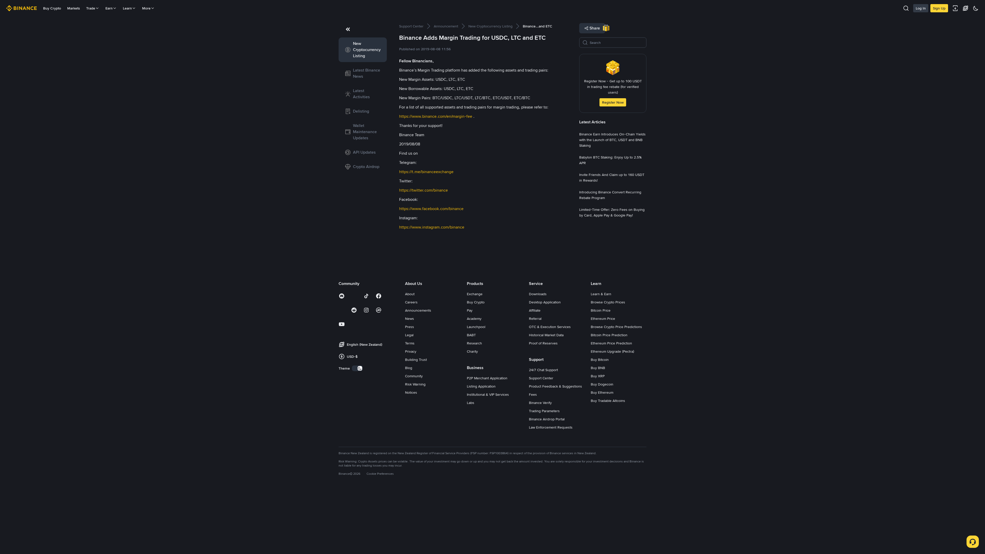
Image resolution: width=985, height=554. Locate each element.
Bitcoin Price (600, 310)
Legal (409, 335)
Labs (470, 402)
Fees (533, 394)
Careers (411, 302)
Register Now (613, 102)
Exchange (474, 294)
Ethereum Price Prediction (611, 343)
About (410, 294)
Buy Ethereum (602, 392)
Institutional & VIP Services (488, 394)
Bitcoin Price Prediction (609, 335)
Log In (921, 8)
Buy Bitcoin (600, 359)
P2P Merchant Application (487, 378)
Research (474, 343)
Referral (535, 318)
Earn (109, 8)
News (409, 318)
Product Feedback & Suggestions (555, 386)
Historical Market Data (546, 335)
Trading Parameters (544, 411)
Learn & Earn (601, 294)
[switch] (357, 368)
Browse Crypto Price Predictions (616, 326)
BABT (471, 335)
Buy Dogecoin (602, 384)
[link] (363, 49)
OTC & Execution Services (550, 326)
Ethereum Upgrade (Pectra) (612, 351)
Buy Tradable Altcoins (608, 400)
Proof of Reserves (543, 343)
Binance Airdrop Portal (547, 419)
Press (409, 326)
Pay (469, 310)
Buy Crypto (52, 8)
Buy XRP (598, 376)
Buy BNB (598, 367)
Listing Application (481, 386)
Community (414, 376)
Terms (410, 343)
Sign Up (939, 8)
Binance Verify (540, 402)
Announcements (418, 310)
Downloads (538, 294)
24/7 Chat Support (543, 370)
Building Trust (416, 359)
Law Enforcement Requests (551, 427)
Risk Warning (415, 384)
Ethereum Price (603, 318)
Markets (73, 8)
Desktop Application (545, 302)
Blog (408, 367)
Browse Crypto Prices (608, 302)
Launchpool (476, 326)
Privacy (410, 351)
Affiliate (534, 310)
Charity (472, 351)
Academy (474, 318)
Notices (411, 392)
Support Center (541, 378)
